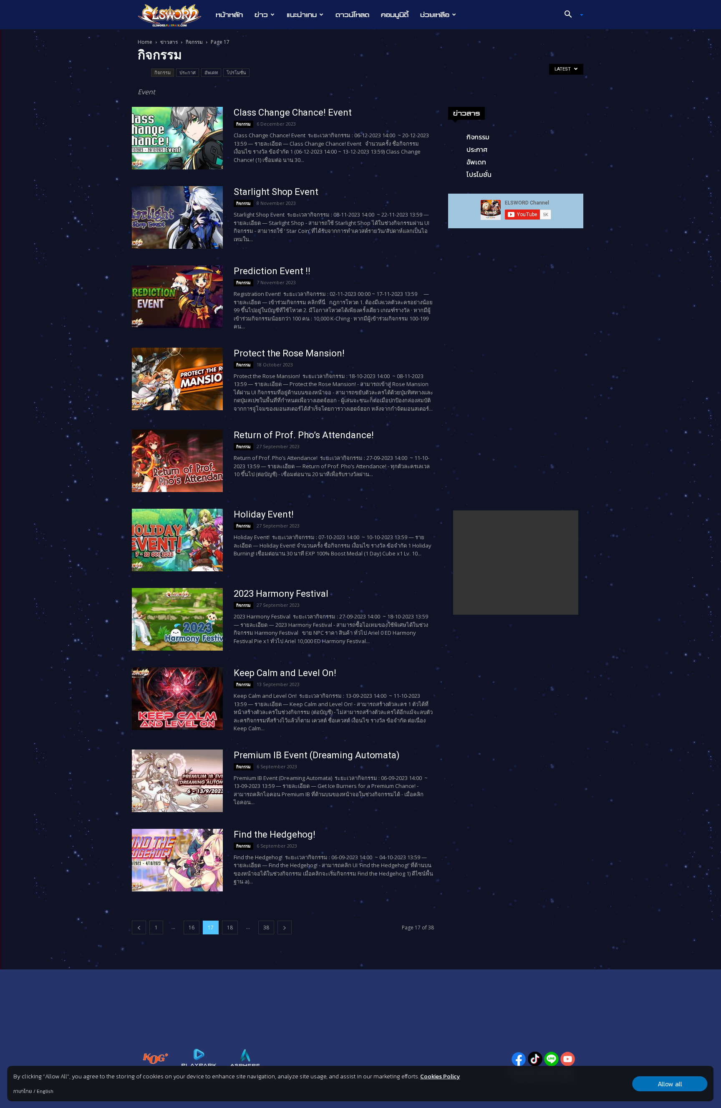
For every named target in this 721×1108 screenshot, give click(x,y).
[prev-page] (139, 927)
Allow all (670, 1084)
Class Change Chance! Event (293, 112)
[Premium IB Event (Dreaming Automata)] (177, 781)
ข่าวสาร (169, 41)
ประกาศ (187, 72)
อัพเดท (211, 72)
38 (266, 927)
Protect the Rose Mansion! (289, 353)
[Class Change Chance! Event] (177, 138)
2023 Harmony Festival (281, 593)
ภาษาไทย (22, 1091)
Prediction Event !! (272, 271)
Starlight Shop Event (276, 192)
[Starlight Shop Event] (177, 217)
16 (191, 927)
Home (145, 41)
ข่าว (261, 14)
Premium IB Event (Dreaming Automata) (317, 755)
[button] (570, 15)
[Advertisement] (515, 562)
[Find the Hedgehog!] (177, 860)
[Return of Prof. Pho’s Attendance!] (177, 460)
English (45, 1091)
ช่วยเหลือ (434, 14)
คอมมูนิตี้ (394, 14)
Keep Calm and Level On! (285, 673)
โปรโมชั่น (236, 72)
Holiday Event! (264, 514)
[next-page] (284, 927)
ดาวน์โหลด (352, 14)
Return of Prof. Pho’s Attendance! (304, 435)
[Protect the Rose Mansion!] (177, 379)
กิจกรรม (194, 41)
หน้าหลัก (229, 14)
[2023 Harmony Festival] (177, 619)
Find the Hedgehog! (274, 834)
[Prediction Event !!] (177, 296)
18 (230, 927)
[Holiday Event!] (177, 540)
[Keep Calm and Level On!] (177, 698)
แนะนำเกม (302, 14)
